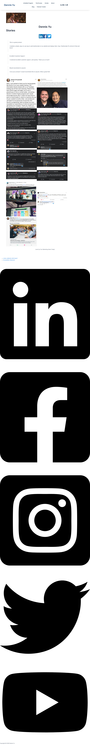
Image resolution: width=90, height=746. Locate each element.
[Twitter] (45, 617)
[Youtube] (45, 702)
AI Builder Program (28, 3)
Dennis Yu (9, 5)
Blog (33, 7)
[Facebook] (45, 417)
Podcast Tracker (41, 7)
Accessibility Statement (9, 260)
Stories (46, 3)
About (52, 3)
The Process (39, 3)
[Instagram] (45, 520)
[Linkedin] (45, 314)
